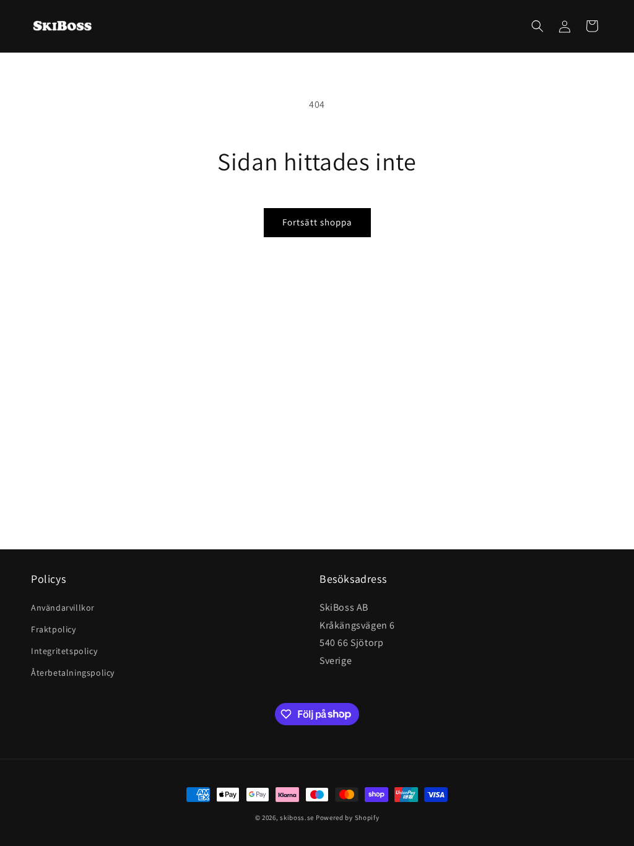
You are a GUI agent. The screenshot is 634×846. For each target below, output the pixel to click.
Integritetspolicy (64, 650)
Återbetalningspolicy (73, 672)
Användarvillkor (63, 607)
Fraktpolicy (53, 629)
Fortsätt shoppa (317, 222)
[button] (537, 26)
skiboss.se (297, 817)
